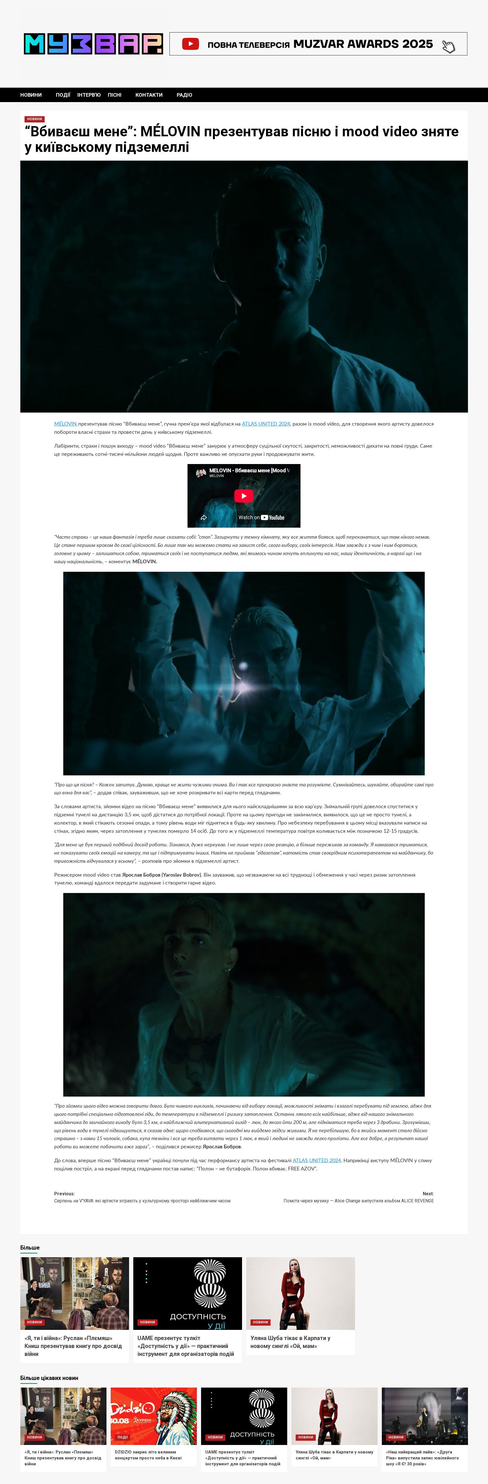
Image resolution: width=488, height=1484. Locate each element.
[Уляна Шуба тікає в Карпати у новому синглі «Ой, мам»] (300, 1293)
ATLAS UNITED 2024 (266, 424)
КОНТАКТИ (149, 95)
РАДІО (184, 95)
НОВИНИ (31, 95)
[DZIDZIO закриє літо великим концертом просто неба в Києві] (154, 1416)
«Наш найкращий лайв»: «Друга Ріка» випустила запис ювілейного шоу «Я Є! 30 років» (422, 1458)
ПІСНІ (114, 95)
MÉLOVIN (66, 424)
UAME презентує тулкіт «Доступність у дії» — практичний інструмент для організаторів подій (186, 1346)
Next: (359, 1197)
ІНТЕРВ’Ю (89, 95)
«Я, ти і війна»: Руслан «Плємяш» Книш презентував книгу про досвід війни (73, 1346)
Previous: (142, 1197)
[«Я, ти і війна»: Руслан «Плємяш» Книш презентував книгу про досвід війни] (74, 1293)
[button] (464, 95)
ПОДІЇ (63, 95)
